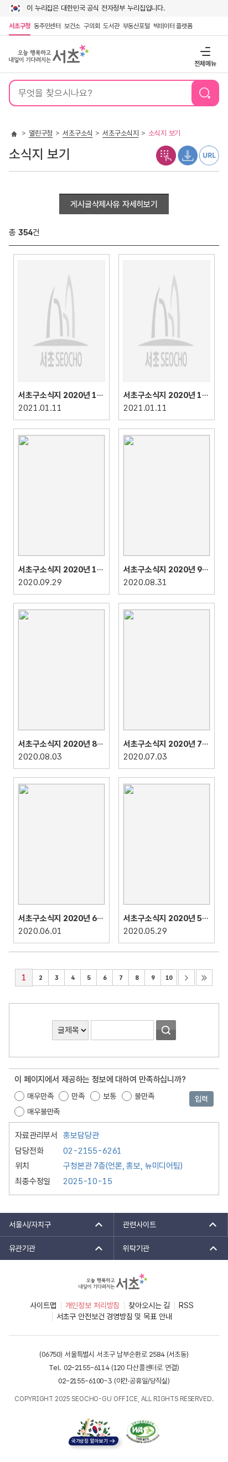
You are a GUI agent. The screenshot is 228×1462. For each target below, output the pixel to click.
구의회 (92, 26)
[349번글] (166, 731)
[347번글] (166, 905)
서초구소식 (77, 133)
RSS (186, 1305)
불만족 (144, 1096)
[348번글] (61, 905)
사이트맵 (43, 1305)
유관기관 (17, 1248)
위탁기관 (131, 1248)
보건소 (72, 26)
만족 (78, 1096)
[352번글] (61, 556)
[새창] (142, 1431)
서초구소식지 (120, 133)
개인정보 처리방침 (92, 1305)
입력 (201, 1098)
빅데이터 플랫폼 (173, 26)
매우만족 (40, 1096)
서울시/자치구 (25, 1224)
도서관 (111, 26)
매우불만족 (43, 1111)
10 (166, 975)
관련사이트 (135, 1224)
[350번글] (61, 731)
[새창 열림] (166, 155)
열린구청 (41, 133)
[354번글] (61, 382)
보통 (109, 1096)
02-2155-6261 (92, 1151)
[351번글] (166, 556)
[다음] (186, 977)
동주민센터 (46, 26)
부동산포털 (136, 26)
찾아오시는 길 (149, 1305)
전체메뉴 (203, 51)
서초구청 (19, 26)
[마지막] (204, 977)
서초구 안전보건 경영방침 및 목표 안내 (114, 1316)
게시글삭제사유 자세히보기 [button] (114, 204)
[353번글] (166, 382)
